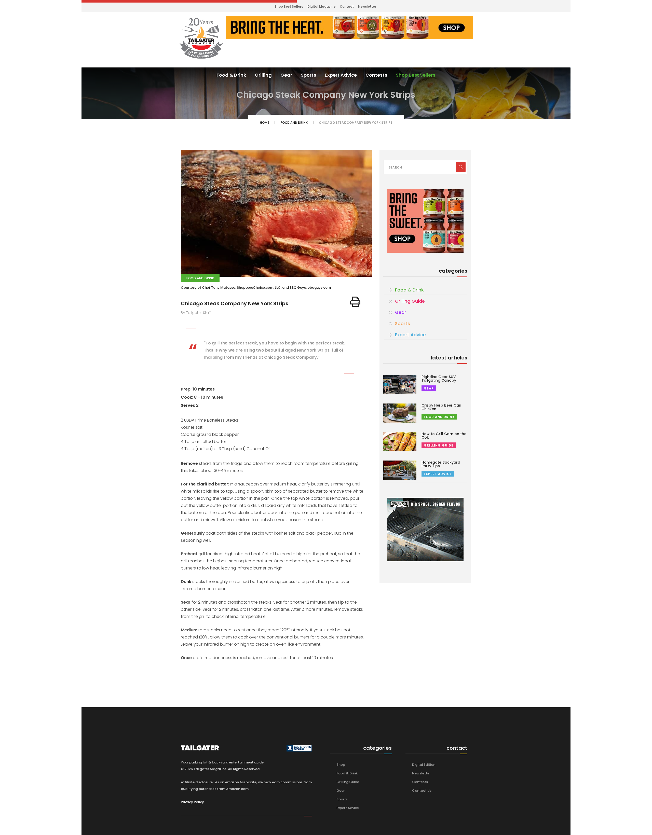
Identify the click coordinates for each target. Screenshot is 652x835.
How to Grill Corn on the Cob (444, 435)
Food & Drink (231, 75)
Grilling (263, 75)
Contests (376, 75)
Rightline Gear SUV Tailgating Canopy (439, 378)
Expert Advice (341, 75)
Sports (308, 75)
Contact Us (421, 790)
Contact (347, 6)
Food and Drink (294, 122)
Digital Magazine (321, 6)
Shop (340, 764)
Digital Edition (423, 764)
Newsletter (367, 6)
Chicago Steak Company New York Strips (234, 303)
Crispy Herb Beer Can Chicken (441, 407)
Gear (286, 75)
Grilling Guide (410, 301)
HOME (264, 122)
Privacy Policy (192, 802)
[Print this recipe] (355, 302)
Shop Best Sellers (289, 6)
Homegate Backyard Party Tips (441, 464)
